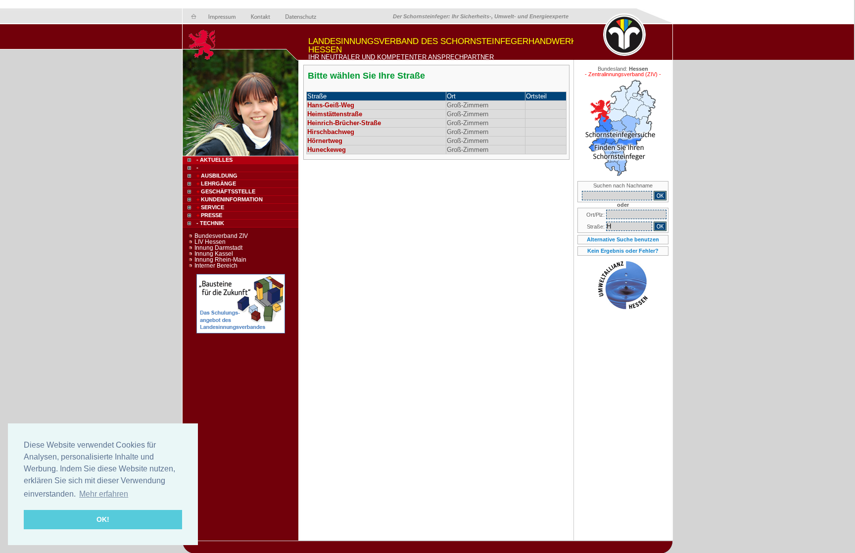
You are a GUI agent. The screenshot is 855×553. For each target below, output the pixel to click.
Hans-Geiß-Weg (330, 105)
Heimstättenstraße (334, 114)
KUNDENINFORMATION (229, 199)
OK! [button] (102, 519)
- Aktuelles (214, 160)
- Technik (210, 223)
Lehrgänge (216, 183)
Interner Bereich (216, 265)
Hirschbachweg (330, 132)
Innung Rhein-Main (220, 259)
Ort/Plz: (596, 215)
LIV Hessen (210, 241)
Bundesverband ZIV (221, 235)
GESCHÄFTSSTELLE (225, 191)
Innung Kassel (213, 253)
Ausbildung (217, 176)
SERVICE (210, 207)
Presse (209, 215)
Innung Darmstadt (218, 247)
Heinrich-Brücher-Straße (344, 123)
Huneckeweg (326, 149)
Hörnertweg (324, 140)
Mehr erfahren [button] (103, 494)
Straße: (596, 227)
